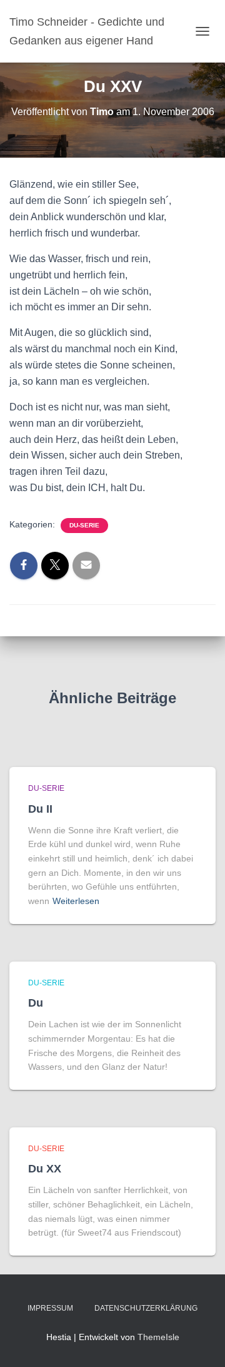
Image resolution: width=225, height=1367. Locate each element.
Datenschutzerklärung (146, 1308)
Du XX (44, 1168)
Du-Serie (84, 525)
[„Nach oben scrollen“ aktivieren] (200, 1342)
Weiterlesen (75, 901)
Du (35, 1003)
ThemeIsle (158, 1337)
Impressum (50, 1308)
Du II (40, 809)
